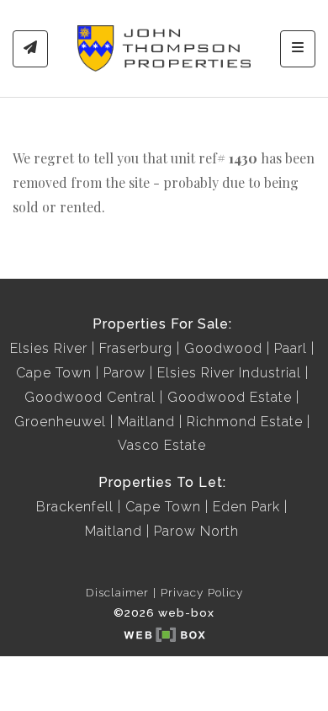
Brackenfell (75, 507)
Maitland (146, 422)
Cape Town (54, 373)
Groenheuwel (60, 422)
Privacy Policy (202, 592)
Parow (124, 373)
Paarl (290, 348)
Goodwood (223, 348)
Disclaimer (117, 592)
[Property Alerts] (30, 48)
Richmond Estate (245, 422)
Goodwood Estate (229, 397)
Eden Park (246, 507)
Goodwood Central (90, 397)
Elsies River (48, 348)
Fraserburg (135, 348)
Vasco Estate (162, 445)
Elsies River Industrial (229, 373)
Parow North (196, 531)
